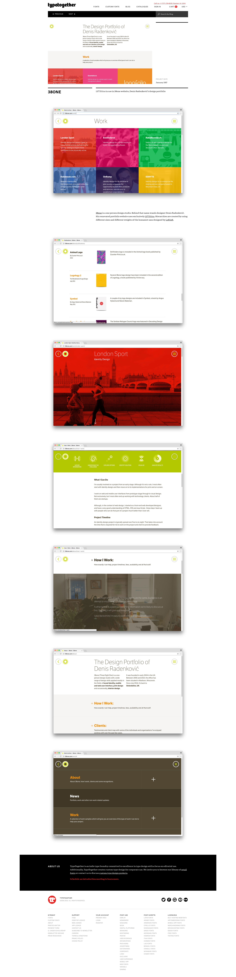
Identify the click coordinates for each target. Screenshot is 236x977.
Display (123, 918)
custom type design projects (113, 873)
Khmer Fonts (149, 954)
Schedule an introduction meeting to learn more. (94, 879)
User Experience (126, 959)
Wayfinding (124, 933)
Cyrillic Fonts (149, 926)
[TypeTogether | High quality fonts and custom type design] (52, 900)
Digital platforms (127, 928)
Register (99, 923)
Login (98, 920)
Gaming (123, 969)
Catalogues (142, 7)
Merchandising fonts (176, 926)
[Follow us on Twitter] (163, 901)
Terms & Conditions (80, 936)
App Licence (76, 926)
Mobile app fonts (175, 923)
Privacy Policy (77, 938)
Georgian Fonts (150, 933)
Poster (122, 936)
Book (122, 926)
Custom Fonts (112, 7)
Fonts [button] (96, 7)
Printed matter (54, 926)
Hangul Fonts (149, 949)
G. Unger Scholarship (56, 931)
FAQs (74, 918)
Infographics (125, 941)
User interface (126, 938)
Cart (173, 7)
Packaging (124, 944)
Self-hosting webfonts (177, 918)
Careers (75, 933)
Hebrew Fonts (149, 936)
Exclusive (124, 957)
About (50, 923)
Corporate (124, 951)
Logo (122, 954)
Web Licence (76, 923)
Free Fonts (172, 933)
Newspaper (124, 920)
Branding (124, 931)
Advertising (124, 946)
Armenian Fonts (150, 923)
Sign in (157, 7)
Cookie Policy (77, 941)
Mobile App (124, 962)
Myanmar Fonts (150, 951)
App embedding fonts (176, 920)
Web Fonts (124, 964)
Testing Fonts (173, 936)
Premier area (101, 918)
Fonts (50, 918)
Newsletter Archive (56, 933)
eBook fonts (173, 931)
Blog (127, 7)
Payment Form (53, 928)
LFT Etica (149, 216)
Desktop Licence (78, 920)
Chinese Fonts (149, 941)
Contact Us (76, 928)
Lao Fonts (148, 944)
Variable (123, 967)
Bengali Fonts (149, 946)
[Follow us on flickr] (185, 901)
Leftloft (169, 219)
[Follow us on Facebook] (169, 901)
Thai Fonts (148, 938)
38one (99, 213)
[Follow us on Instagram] (174, 901)
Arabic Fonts (149, 920)
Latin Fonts (148, 918)
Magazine (123, 923)
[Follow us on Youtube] (180, 901)
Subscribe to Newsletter (82, 931)
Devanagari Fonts (151, 928)
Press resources (54, 936)
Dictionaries (125, 949)
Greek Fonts (149, 931)
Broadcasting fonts (176, 928)
